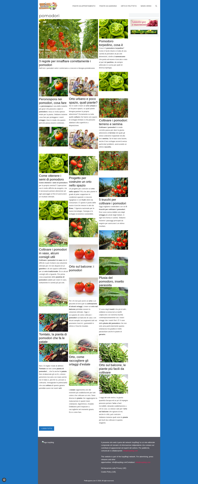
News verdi (146, 6)
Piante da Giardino (108, 6)
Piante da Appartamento (83, 6)
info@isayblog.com (130, 451)
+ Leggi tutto (46, 428)
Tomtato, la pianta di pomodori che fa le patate (53, 338)
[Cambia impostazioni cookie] (4, 480)
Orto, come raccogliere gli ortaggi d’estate (79, 360)
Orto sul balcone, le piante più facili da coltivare (112, 368)
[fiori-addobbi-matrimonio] (144, 26)
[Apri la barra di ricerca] (156, 6)
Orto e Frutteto (129, 6)
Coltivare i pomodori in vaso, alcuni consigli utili (53, 253)
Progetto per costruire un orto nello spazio (80, 181)
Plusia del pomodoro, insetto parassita (111, 281)
